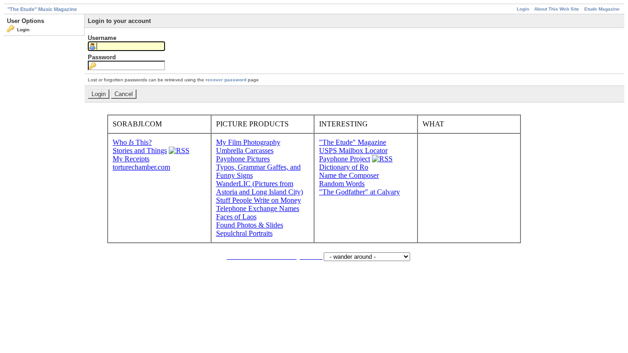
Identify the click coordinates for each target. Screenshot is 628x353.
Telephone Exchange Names (257, 208)
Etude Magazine (602, 8)
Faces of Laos (236, 217)
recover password (226, 79)
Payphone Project (344, 159)
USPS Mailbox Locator (353, 150)
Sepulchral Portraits (244, 233)
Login (523, 8)
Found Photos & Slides (249, 225)
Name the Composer (349, 175)
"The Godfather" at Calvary (359, 192)
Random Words (342, 184)
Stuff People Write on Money (258, 200)
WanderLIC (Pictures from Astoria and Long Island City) (259, 188)
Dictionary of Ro (343, 167)
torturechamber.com (141, 167)
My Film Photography (248, 142)
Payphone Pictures (243, 159)
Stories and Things (140, 150)
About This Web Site (556, 8)
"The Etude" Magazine (352, 142)
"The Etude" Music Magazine (42, 9)
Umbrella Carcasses (245, 150)
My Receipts (131, 159)
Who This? (132, 142)
